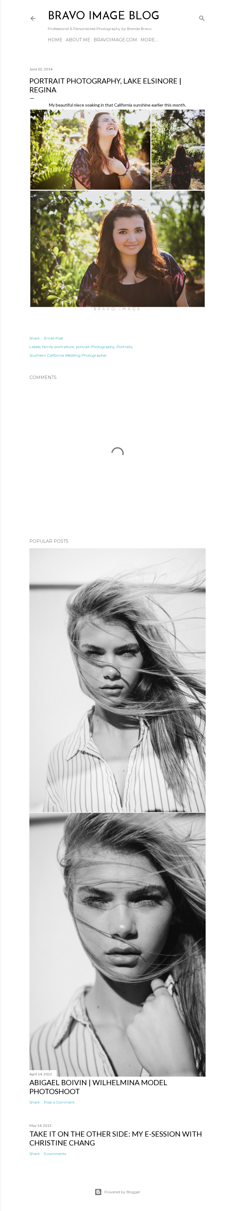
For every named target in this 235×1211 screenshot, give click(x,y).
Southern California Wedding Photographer (68, 355)
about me (78, 40)
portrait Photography (95, 346)
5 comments (55, 1153)
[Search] (202, 17)
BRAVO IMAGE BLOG (103, 16)
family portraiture (58, 346)
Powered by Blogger (122, 1192)
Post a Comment (59, 1102)
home (55, 40)
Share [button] (34, 338)
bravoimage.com (115, 40)
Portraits (124, 346)
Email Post (53, 338)
